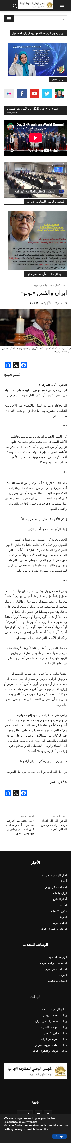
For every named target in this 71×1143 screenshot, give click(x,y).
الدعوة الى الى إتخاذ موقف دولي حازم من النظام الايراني (54, 825)
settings (9, 1129)
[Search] (9, 18)
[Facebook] (24, 365)
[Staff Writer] (49, 303)
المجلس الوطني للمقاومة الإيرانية (45, 201)
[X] (16, 365)
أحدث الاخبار (61, 285)
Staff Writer (36, 303)
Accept (59, 1136)
